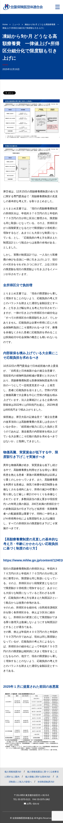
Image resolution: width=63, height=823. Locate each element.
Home (5, 24)
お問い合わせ (32, 803)
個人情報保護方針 (13, 771)
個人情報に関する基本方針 (37, 777)
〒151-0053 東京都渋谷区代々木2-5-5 (31, 795)
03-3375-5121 (24, 799)
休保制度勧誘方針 (46, 782)
